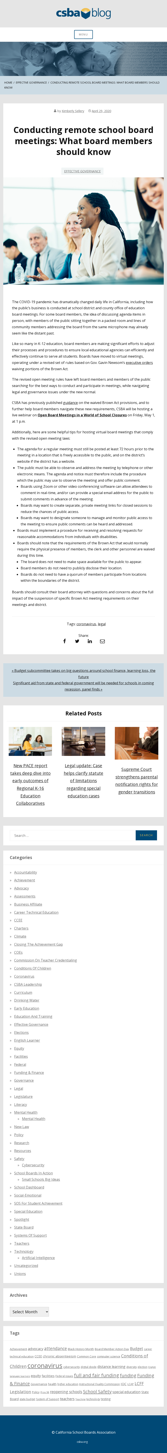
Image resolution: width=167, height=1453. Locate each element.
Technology (23, 1251)
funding (128, 1375)
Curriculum (23, 992)
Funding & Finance (29, 1072)
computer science (108, 1356)
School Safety (97, 1391)
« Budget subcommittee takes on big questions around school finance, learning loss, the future (83, 673)
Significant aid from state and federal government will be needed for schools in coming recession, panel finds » (83, 686)
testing (106, 1399)
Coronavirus (24, 976)
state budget (27, 1399)
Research (21, 1142)
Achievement (24, 880)
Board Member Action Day (112, 1349)
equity (19, 1048)
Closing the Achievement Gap (38, 944)
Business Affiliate (28, 904)
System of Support (47, 1399)
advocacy (35, 1348)
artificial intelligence (38, 1257)
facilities (21, 1056)
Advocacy (21, 888)
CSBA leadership (28, 984)
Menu (83, 34)
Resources (22, 1150)
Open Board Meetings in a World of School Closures (82, 415)
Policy (18, 1134)
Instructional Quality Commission (99, 1384)
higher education (67, 1384)
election (142, 1367)
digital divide (89, 1367)
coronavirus (86, 624)
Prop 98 (44, 1392)
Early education (26, 1008)
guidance (70, 402)
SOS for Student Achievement (38, 1203)
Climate (20, 936)
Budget (136, 1348)
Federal (20, 1064)
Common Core (86, 1356)
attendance (55, 1348)
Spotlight (21, 1219)
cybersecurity (33, 1165)
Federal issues (64, 1376)
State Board (23, 1227)
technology (93, 1399)
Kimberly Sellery (73, 111)
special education (126, 1391)
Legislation (20, 1391)
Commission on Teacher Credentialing (45, 960)
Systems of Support (30, 1235)
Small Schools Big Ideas (41, 1179)
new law (21, 1126)
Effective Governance (82, 171)
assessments (24, 896)
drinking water (26, 1000)
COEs (18, 952)
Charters (21, 928)
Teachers (21, 1243)
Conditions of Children (32, 968)
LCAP (130, 1384)
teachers (67, 1398)
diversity (131, 1367)
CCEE (18, 920)
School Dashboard (29, 1187)
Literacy (20, 1104)
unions (20, 1273)
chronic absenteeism (59, 1356)
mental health (25, 1112)
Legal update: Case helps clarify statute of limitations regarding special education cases (83, 781)
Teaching (80, 1399)
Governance (24, 1080)
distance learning (111, 1366)
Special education (28, 1211)
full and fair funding (96, 1375)
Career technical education (36, 912)
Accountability (25, 872)
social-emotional (27, 1195)
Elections (21, 1032)
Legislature (23, 1096)
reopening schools (66, 1391)
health (52, 1384)
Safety (19, 1158)
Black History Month (81, 1349)
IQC (124, 1384)
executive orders (139, 362)
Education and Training (33, 1016)
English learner (27, 1040)
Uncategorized (26, 1265)
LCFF (139, 1383)
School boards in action (33, 1173)
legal (102, 624)
